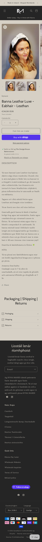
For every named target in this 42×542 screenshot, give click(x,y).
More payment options (21, 143)
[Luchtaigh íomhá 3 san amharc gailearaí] (31, 86)
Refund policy (10, 478)
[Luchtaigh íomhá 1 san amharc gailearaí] (10, 86)
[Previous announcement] (4, 3)
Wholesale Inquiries (13, 467)
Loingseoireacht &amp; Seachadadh (20, 421)
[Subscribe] (34, 369)
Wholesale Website (13, 462)
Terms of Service (12, 472)
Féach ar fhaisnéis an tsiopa (16, 157)
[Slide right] (39, 86)
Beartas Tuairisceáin (13, 432)
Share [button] (6, 285)
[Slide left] (2, 86)
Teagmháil (9, 416)
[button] (4, 10)
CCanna (8, 427)
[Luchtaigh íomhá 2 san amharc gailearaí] (21, 86)
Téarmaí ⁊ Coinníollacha (15, 437)
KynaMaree (17, 531)
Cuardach (9, 411)
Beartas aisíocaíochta (14, 442)
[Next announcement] (37, 3)
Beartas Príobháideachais (15, 537)
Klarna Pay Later (12, 457)
